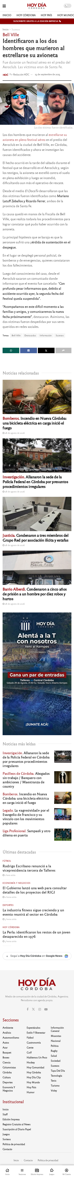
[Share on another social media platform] (63, 350)
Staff (5, 1114)
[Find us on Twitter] (33, 1009)
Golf (29, 1052)
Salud (54, 1055)
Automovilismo (11, 1037)
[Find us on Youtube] (45, 1009)
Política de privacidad (14, 1144)
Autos (6, 1042)
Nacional (56, 1040)
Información (46, 335)
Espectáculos (33, 1027)
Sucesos (16, 29)
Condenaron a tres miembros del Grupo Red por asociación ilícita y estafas (35, 537)
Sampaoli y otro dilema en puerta (26, 832)
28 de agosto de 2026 (14, 433)
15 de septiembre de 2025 (47, 74)
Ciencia (6, 1062)
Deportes (8, 905)
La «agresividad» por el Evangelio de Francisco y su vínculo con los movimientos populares (26, 816)
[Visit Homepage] (36, 5)
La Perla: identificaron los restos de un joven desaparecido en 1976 (36, 934)
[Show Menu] (4, 5)
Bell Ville (16, 335)
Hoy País (46, 15)
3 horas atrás (10, 919)
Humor (30, 1092)
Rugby (54, 1050)
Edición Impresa (11, 1119)
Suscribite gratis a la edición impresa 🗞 (37, 21)
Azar (5, 1047)
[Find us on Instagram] (39, 1009)
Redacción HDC (21, 74)
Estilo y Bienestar (36, 1032)
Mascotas (56, 1035)
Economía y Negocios (16, 883)
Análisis (7, 1032)
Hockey (31, 1062)
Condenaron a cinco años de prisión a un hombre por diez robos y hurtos (35, 593)
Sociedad (55, 1060)
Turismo (55, 1085)
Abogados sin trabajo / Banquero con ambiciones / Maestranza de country (26, 779)
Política (55, 1045)
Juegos (6, 1134)
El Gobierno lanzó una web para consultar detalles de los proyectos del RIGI (35, 889)
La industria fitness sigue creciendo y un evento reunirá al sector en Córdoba (33, 912)
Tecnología (56, 1075)
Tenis (53, 1080)
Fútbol (7, 861)
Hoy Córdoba (26, 15)
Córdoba (7, 1072)
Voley (54, 1090)
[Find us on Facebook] (27, 1009)
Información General (57, 1029)
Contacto (7, 1149)
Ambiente (8, 1027)
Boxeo (6, 1057)
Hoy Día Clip (34, 1077)
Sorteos (7, 1139)
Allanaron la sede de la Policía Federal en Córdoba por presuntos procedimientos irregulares (35, 481)
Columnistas (9, 1067)
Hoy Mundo (33, 1082)
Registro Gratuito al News (16, 1124)
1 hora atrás (9, 875)
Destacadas (30, 335)
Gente (30, 1047)
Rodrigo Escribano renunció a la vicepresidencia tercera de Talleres (29, 868)
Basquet (7, 1052)
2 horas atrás (10, 897)
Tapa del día (58, 1070)
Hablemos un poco (37, 1057)
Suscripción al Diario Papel (17, 1129)
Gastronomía (34, 1042)
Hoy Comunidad (35, 1067)
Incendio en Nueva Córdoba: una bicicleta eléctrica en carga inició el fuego (34, 423)
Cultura (7, 1077)
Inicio (7, 15)
